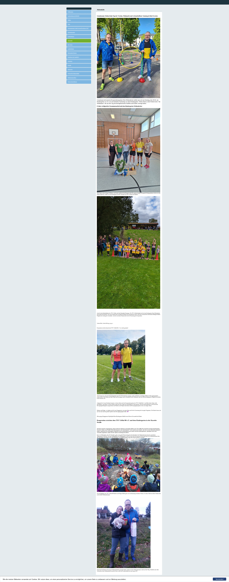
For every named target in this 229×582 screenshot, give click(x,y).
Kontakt (69, 65)
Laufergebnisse (71, 36)
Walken (69, 20)
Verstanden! (220, 579)
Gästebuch (70, 61)
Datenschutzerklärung (72, 81)
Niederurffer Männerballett (73, 73)
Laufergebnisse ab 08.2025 (73, 16)
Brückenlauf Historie (72, 53)
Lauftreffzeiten (71, 49)
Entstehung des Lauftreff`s (73, 57)
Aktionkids (70, 40)
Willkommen (70, 12)
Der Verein (70, 44)
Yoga (69, 24)
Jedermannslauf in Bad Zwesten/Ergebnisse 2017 (78, 28)
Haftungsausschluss (72, 77)
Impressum (70, 69)
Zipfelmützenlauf (71, 32)
